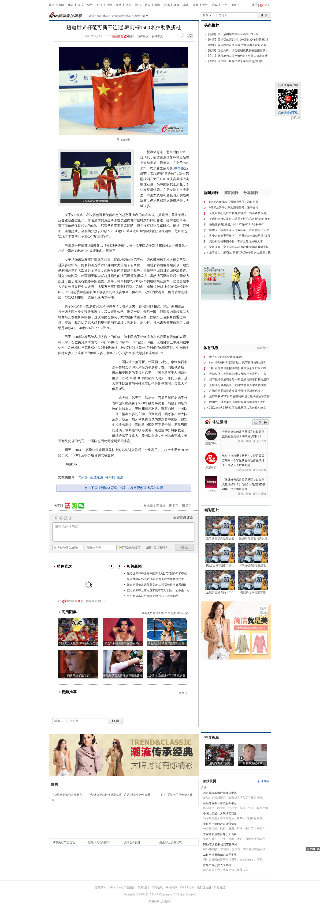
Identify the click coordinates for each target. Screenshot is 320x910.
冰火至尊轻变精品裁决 (108, 794)
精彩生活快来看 (140, 794)
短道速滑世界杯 (121, 16)
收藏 (195, 5)
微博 (119, 5)
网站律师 (171, 887)
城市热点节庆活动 (63, 842)
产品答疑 (219, 887)
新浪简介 (100, 887)
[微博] (177, 168)
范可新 (83, 477)
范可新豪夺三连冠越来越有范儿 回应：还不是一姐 (158, 590)
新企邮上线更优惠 (170, 842)
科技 (99, 5)
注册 (254, 5)
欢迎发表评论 (183, 517)
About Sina (115, 887)
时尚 (157, 5)
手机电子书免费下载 (180, 794)
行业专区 (263, 781)
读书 (138, 5)
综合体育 (102, 16)
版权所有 (166, 901)
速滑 (120, 477)
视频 (109, 5)
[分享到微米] (68, 505)
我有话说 (143, 36)
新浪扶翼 (209, 781)
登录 (80, 601)
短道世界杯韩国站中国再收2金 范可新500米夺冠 (157, 573)
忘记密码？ (161, 547)
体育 (71, 5)
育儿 (167, 5)
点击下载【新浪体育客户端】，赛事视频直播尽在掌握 (123, 488)
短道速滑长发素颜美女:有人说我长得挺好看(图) (156, 584)
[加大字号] (190, 36)
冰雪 (137, 16)
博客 (128, 5)
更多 (234, 5)
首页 (51, 5)
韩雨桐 (110, 477)
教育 (147, 5)
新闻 (61, 5)
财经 (90, 5)
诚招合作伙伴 (132, 842)
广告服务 (129, 887)
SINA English (187, 887)
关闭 (296, 118)
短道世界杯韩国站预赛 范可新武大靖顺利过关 (155, 579)
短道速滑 (96, 477)
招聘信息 (157, 887)
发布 (184, 547)
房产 (224, 5)
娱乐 (80, 5)
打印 (176, 505)
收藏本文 (157, 36)
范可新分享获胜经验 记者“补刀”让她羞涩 (152, 596)
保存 (162, 505)
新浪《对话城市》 (99, 842)
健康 (176, 5)
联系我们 (143, 887)
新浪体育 (117, 36)
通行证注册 (204, 887)
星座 (186, 5)
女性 (205, 5)
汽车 (215, 5)
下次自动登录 (131, 547)
